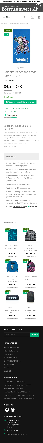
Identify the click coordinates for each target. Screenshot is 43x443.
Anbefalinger (10, 223)
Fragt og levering (11, 351)
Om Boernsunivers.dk (12, 361)
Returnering (9, 364)
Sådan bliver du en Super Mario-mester (19, 399)
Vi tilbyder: (11, 157)
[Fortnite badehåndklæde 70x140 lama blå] (21, 45)
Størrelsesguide (10, 358)
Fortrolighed (9, 354)
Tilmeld (34, 335)
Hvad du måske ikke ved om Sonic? (17, 392)
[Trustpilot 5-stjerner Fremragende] (11, 116)
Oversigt (7, 371)
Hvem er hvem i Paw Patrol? (14, 382)
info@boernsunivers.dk (19, 434)
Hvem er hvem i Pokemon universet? (18, 385)
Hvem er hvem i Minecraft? (14, 388)
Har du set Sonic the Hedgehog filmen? (19, 395)
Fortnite (11, 80)
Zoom (22, 68)
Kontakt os (8, 368)
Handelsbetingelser (12, 347)
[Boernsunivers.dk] (21, 7)
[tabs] (25, 18)
